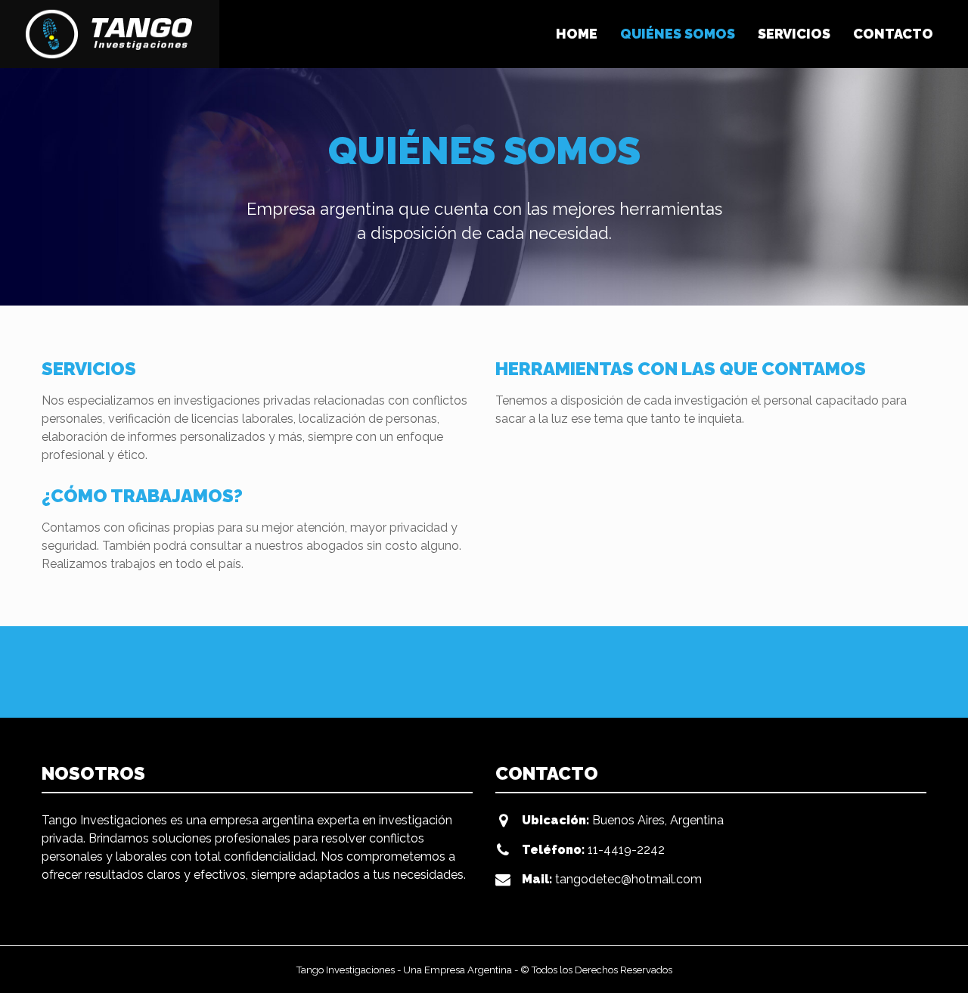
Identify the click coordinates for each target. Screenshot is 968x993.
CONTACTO (893, 34)
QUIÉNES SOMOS (677, 34)
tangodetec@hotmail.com (628, 879)
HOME (576, 34)
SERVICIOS (794, 34)
